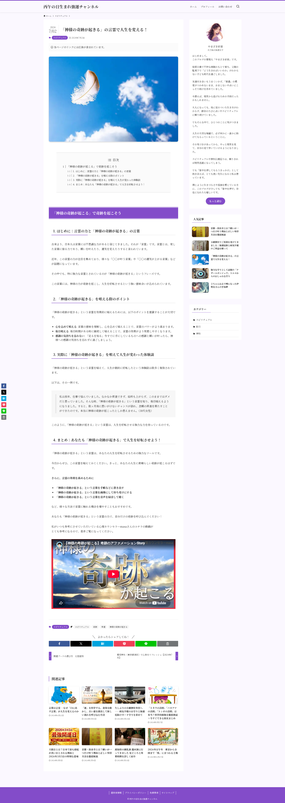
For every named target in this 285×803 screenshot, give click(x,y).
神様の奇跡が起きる (118, 626)
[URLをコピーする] (167, 643)
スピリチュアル (59, 37)
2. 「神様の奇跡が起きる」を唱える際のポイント (98, 175)
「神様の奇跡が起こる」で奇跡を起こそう (92, 166)
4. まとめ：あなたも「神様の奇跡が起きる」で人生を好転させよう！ (109, 184)
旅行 (198, 326)
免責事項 (154, 792)
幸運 (103, 626)
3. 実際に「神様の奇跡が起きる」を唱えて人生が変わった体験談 (106, 180)
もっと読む (215, 201)
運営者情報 (116, 792)
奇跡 (95, 626)
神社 (198, 333)
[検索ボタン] (237, 7)
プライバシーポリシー (135, 792)
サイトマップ (168, 792)
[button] (59, 643)
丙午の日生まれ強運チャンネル (71, 7)
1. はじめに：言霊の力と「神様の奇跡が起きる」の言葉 (102, 171)
